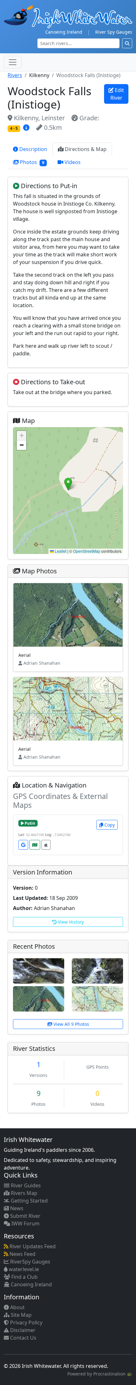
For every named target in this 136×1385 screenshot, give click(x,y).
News (16, 1208)
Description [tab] (32, 149)
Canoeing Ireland (63, 32)
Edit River (117, 94)
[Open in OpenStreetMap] (34, 845)
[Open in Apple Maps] (46, 845)
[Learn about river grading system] (27, 127)
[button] (68, 484)
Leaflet (60, 551)
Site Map (20, 1314)
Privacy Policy (25, 1322)
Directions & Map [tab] (85, 149)
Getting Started (28, 1200)
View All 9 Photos (70, 1024)
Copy (109, 825)
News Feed (21, 1253)
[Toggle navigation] (13, 62)
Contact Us (22, 1337)
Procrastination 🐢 (112, 1374)
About (17, 1307)
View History (70, 922)
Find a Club (24, 1276)
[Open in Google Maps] (23, 845)
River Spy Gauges (113, 32)
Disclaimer (22, 1330)
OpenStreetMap (86, 551)
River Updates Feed (32, 1246)
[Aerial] (38, 998)
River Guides (25, 1185)
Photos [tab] (31, 162)
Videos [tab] (72, 162)
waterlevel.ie (23, 1269)
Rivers (15, 75)
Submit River (24, 1215)
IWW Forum (25, 1223)
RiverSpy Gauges (29, 1261)
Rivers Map (23, 1193)
